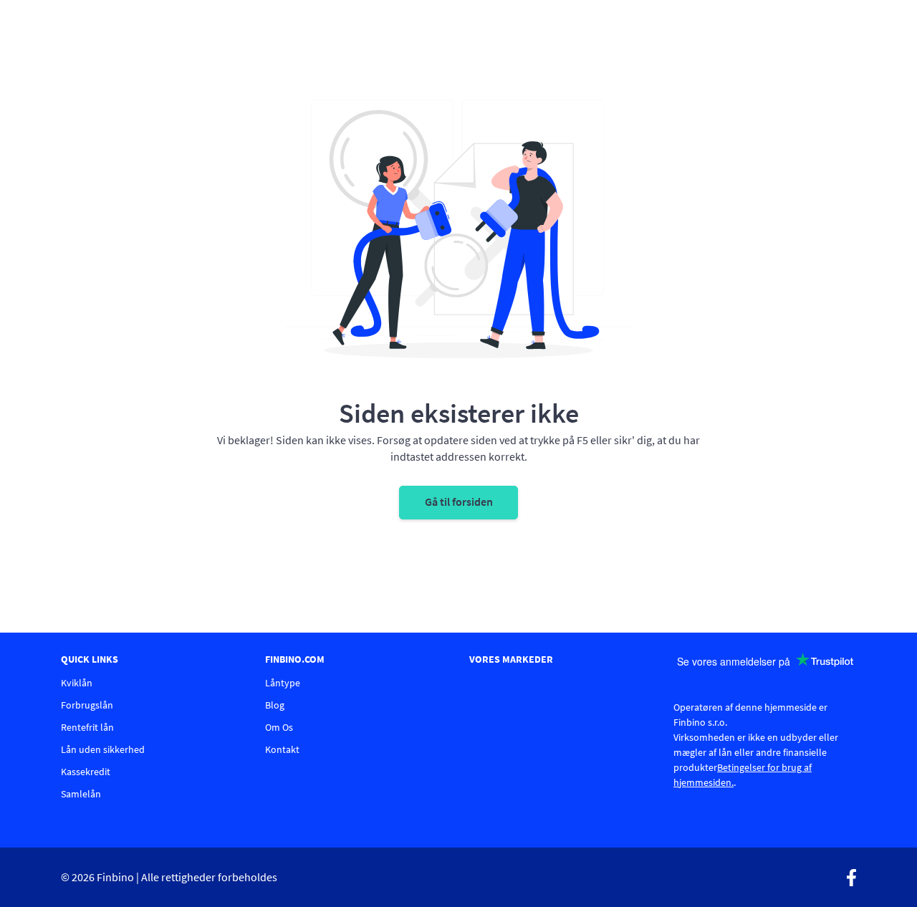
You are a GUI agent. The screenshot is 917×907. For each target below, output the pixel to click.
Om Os (279, 727)
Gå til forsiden (459, 501)
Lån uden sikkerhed (103, 749)
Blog (274, 705)
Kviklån (76, 682)
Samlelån (81, 793)
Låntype (282, 682)
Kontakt (282, 749)
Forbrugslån (87, 705)
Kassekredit (85, 771)
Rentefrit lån (87, 727)
